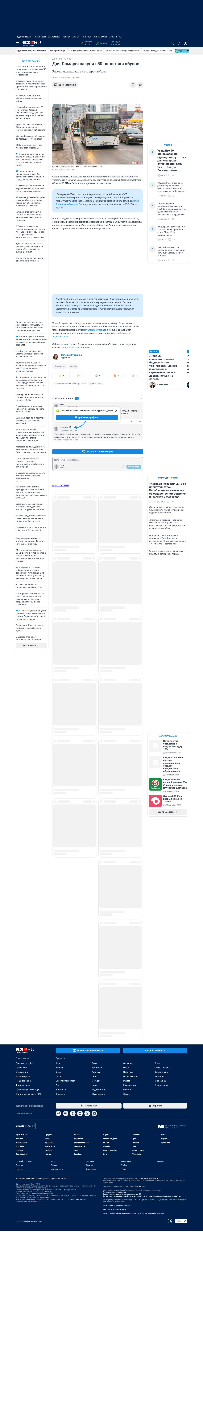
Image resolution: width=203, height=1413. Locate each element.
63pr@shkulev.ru (140, 1139)
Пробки (102, 43)
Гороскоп (87, 37)
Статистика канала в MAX (28, 1047)
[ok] (73, 1066)
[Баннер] (185, 50)
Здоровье (60, 1047)
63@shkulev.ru (45, 1150)
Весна (58, 1025)
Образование (98, 1047)
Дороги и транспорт (65, 1033)
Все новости (31, 61)
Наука (94, 1038)
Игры (119, 37)
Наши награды (23, 1029)
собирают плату (70, 347)
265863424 (64, 427)
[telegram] (58, 1066)
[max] (80, 1066)
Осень (126, 1020)
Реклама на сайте (24, 1016)
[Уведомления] (179, 43)
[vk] (65, 1066)
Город (58, 1029)
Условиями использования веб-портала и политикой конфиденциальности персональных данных (142, 1149)
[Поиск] (172, 43)
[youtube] (94, 1066)
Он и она (127, 1016)
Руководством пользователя (114, 1145)
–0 (140, 421)
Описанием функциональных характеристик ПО (122, 1147)
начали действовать (94, 329)
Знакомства (54, 37)
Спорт (157, 1016)
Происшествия (130, 1029)
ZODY (111, 37)
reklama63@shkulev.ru (149, 1131)
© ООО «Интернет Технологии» (29, 1174)
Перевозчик (60, 366)
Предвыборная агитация (28, 1042)
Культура (96, 1025)
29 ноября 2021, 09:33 (61, 78)
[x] (87, 1066)
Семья (126, 1047)
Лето (94, 1029)
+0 (132, 421)
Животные (61, 1042)
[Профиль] (185, 43)
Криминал (97, 1020)
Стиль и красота (163, 1020)
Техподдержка (23, 1038)
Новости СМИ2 (60, 485)
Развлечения (129, 1038)
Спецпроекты (161, 1038)
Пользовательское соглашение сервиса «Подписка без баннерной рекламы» (133, 1166)
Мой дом (96, 1033)
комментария (67, 84)
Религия (127, 1042)
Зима (94, 1016)
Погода (66, 37)
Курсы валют (100, 37)
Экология (159, 1029)
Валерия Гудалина (71, 355)
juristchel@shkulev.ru (79, 1152)
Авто (58, 1016)
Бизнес (59, 1020)
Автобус (73, 366)
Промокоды (40, 37)
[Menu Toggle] (17, 43)
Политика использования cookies (116, 1158)
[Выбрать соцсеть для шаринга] (140, 85)
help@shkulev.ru (34, 1154)
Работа (126, 1033)
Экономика (160, 1033)
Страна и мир (161, 1025)
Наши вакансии (23, 1033)
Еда (57, 1038)
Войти (62, 468)
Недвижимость (24, 37)
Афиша (75, 37)
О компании (22, 1025)
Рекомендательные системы (114, 1162)
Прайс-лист (21, 1020)
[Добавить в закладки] (133, 85)
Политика (128, 1025)
